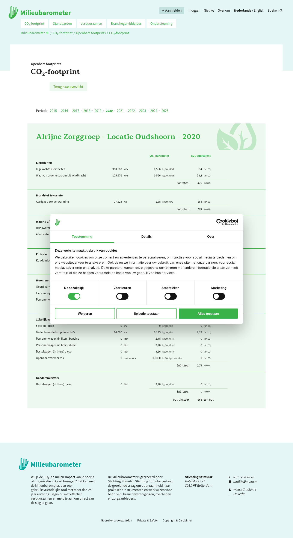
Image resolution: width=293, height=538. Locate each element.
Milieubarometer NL (35, 33)
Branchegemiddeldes (126, 23)
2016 (65, 110)
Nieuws (209, 10)
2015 (53, 110)
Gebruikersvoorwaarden (116, 520)
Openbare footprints (91, 33)
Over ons (224, 10)
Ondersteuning (161, 23)
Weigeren (85, 313)
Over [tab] (210, 236)
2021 (120, 110)
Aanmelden (173, 10)
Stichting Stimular (148, 481)
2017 (76, 110)
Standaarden (62, 23)
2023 (143, 110)
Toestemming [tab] (82, 236)
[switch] (122, 296)
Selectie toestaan (146, 313)
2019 (98, 110)
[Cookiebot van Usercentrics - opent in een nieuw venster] (219, 222)
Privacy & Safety (147, 520)
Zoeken (273, 10)
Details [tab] (146, 236)
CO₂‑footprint (34, 23)
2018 (87, 110)
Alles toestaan (208, 313)
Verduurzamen (91, 23)
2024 (154, 110)
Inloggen (194, 10)
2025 (165, 110)
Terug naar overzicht (68, 86)
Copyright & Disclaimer (177, 520)
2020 (109, 110)
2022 (132, 110)
